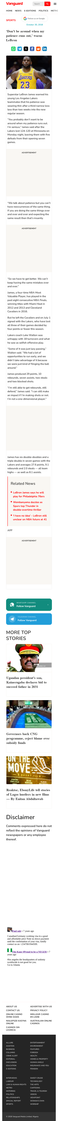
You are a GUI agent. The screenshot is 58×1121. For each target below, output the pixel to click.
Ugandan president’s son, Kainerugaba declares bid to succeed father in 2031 (26, 682)
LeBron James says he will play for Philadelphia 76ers (28, 494)
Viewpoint (35, 1097)
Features (34, 1049)
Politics (43, 10)
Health (33, 1056)
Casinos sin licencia (12, 1028)
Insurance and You (39, 1065)
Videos (33, 1094)
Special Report (13, 1101)
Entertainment (37, 1042)
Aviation (10, 1046)
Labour (10, 1081)
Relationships (13, 1097)
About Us (11, 1006)
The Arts (34, 1084)
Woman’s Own (37, 1101)
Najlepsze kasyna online (16, 1022)
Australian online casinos (41, 1022)
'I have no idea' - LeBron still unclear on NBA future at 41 (30, 517)
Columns (10, 1052)
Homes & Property (39, 1059)
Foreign (34, 1052)
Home (9, 10)
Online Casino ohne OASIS (14, 1015)
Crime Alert (12, 1056)
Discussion (11, 1062)
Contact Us (13, 1010)
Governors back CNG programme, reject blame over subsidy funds (28, 738)
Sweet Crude (36, 1078)
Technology (36, 1081)
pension (34, 1069)
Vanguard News (14, 3)
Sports (11, 20)
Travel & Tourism (38, 1091)
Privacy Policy (38, 1010)
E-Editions (30, 10)
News (18, 10)
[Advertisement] (29, 173)
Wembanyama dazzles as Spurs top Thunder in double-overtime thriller (27, 505)
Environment (36, 1046)
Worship (34, 1104)
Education (11, 1065)
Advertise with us (41, 1006)
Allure (9, 1042)
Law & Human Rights (16, 1084)
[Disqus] (29, 887)
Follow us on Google (36, 18)
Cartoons (35, 1088)
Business (10, 1049)
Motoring (10, 1091)
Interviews (11, 1078)
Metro (9, 1088)
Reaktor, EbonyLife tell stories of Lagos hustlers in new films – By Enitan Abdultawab (28, 794)
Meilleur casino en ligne (39, 1015)
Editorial (10, 1059)
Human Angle (37, 1062)
